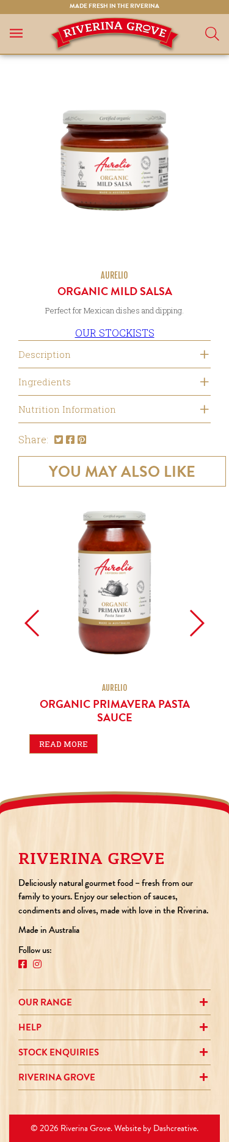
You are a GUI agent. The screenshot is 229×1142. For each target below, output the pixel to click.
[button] (32, 623)
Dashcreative (175, 1128)
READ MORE (63, 743)
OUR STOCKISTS (114, 332)
